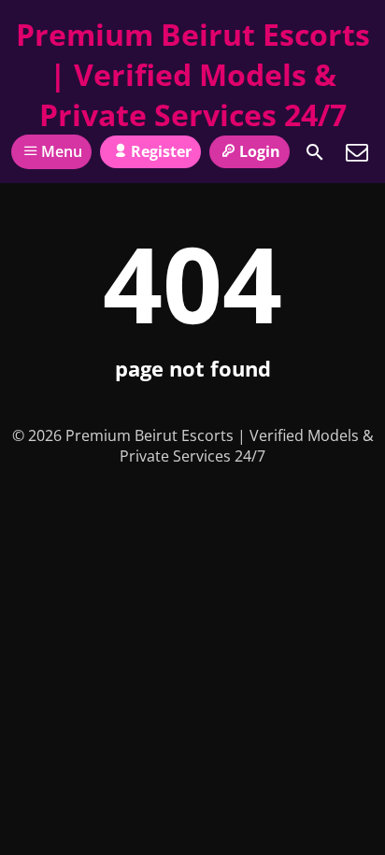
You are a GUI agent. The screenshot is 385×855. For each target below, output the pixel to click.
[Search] (315, 152)
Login (259, 151)
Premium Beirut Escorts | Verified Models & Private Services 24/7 (193, 74)
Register (161, 151)
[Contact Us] (357, 152)
